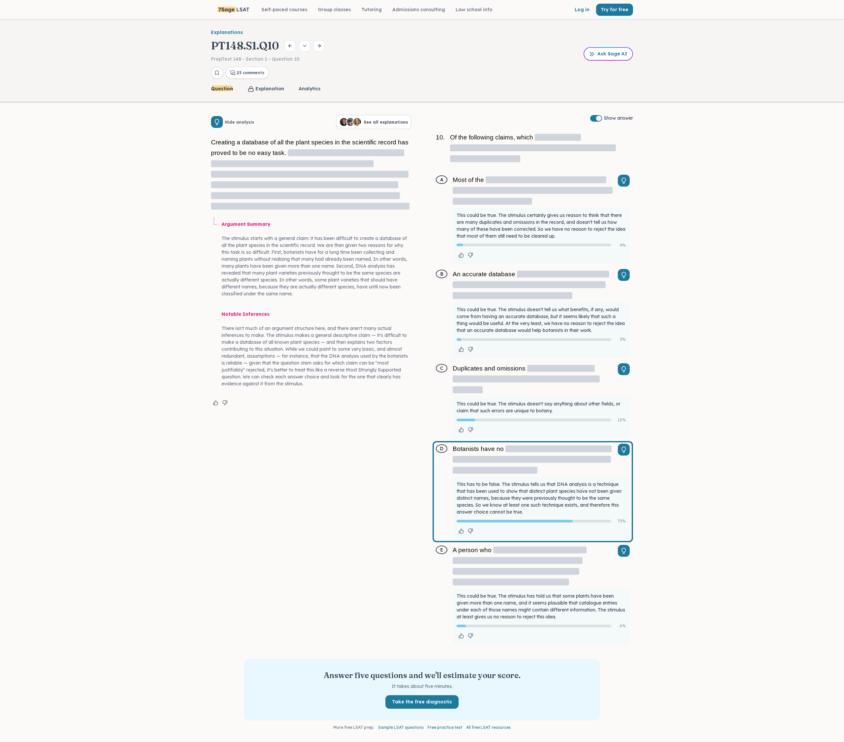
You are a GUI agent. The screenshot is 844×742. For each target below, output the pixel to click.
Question (222, 89)
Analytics (309, 89)
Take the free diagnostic (422, 702)
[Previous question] (290, 46)
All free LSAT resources (488, 727)
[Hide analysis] (217, 122)
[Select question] (305, 46)
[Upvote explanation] (215, 402)
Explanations (227, 32)
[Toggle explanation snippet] (624, 181)
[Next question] (319, 46)
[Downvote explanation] (224, 402)
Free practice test (445, 727)
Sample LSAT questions (401, 727)
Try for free (614, 10)
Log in (582, 10)
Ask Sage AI (612, 54)
